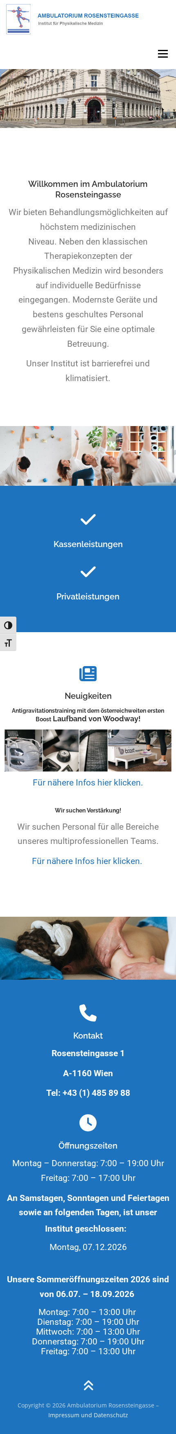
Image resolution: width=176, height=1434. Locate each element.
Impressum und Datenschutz (88, 1415)
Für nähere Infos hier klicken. (88, 783)
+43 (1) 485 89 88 (96, 1093)
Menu (163, 54)
